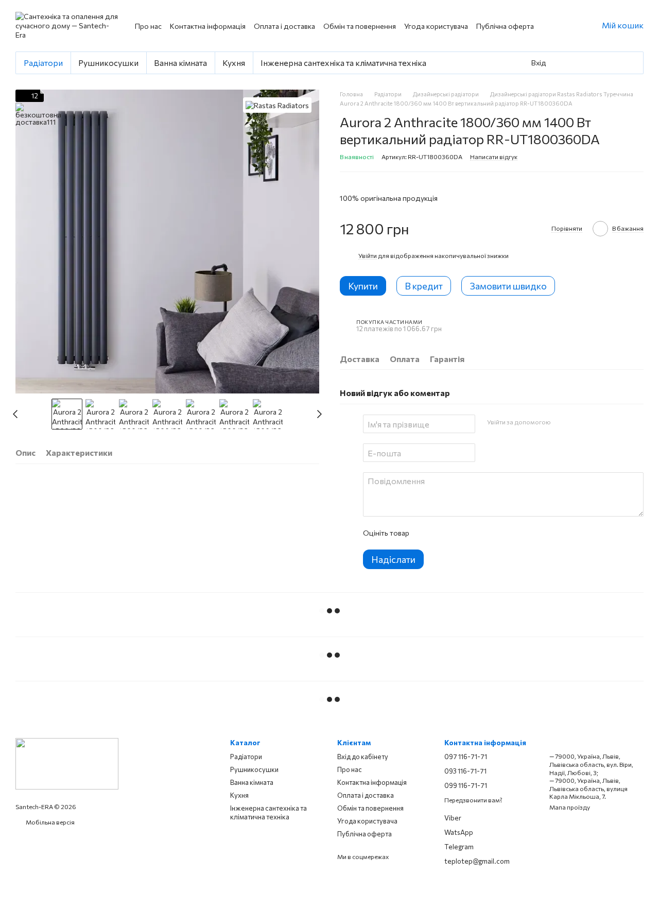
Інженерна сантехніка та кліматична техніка (343, 62)
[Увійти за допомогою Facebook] (562, 422)
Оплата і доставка (284, 26)
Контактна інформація (208, 26)
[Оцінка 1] (426, 533)
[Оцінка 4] (475, 533)
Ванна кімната (180, 62)
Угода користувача (436, 26)
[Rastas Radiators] (277, 105)
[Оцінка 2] (442, 533)
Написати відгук (493, 156)
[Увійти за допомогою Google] (578, 422)
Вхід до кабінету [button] (362, 756)
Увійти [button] (367, 255)
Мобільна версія (50, 822)
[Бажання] (594, 63)
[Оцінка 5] (491, 533)
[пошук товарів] (568, 63)
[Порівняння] (617, 63)
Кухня (233, 62)
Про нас (148, 26)
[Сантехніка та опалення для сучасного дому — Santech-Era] (66, 762)
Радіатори (43, 62)
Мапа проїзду (569, 807)
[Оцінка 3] (458, 533)
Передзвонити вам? (473, 799)
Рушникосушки (108, 62)
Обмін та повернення (359, 26)
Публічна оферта (505, 26)
